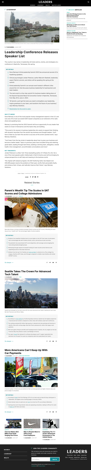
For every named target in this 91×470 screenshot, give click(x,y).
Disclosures (71, 457)
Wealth (48, 5)
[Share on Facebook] (30, 177)
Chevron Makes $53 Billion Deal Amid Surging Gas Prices (12, 433)
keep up (12, 406)
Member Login (84, 457)
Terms (66, 457)
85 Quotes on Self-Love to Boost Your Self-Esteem (76, 25)
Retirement (45, 429)
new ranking (19, 318)
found (15, 334)
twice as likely (32, 252)
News (22, 173)
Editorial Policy (77, 457)
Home (19, 173)
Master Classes (56, 5)
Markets (7, 429)
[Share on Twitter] (33, 177)
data (16, 397)
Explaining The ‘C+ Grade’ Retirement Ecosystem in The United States (49, 434)
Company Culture (28, 429)
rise (29, 402)
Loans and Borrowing (24, 355)
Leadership (40, 5)
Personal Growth (71, 23)
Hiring (68, 12)
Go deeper (8, 262)
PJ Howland (9, 196)
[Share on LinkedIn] (37, 177)
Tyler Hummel (10, 47)
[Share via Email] (35, 177)
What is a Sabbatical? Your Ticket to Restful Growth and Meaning (77, 33)
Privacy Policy (42, 465)
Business (32, 5)
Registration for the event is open (20, 109)
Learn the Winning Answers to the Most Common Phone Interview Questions (76, 15)
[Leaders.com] (45, 2)
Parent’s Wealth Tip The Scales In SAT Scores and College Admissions (27, 192)
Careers (78, 455)
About (75, 455)
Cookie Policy (84, 455)
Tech (20, 277)
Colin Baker (9, 355)
